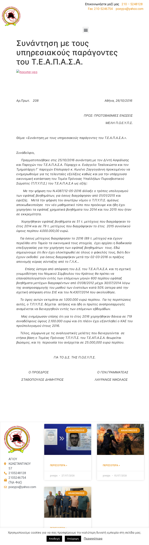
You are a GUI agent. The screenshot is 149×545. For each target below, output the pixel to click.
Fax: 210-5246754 (100, 9)
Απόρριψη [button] (73, 538)
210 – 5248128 (132, 4)
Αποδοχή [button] (54, 538)
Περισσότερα (93, 538)
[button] (85, 30)
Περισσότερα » (58, 465)
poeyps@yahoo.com (129, 9)
